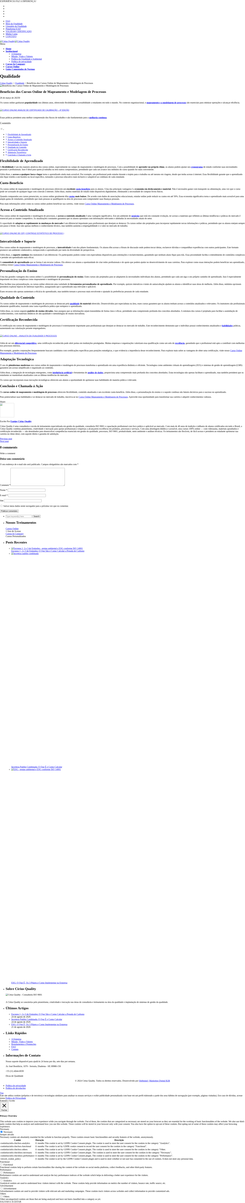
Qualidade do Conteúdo (17, 147)
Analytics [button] (4, 1178)
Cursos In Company (15, 534)
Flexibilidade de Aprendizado (19, 134)
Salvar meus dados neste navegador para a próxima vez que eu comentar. (35, 506)
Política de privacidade (21, 61)
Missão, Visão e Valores (22, 56)
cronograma (197, 167)
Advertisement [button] (6, 1186)
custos (72, 196)
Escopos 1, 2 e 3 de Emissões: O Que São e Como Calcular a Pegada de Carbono (47, 551)
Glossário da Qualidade (16, 26)
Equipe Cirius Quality (21, 421)
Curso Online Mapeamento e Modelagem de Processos (109, 204)
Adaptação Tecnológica (17, 152)
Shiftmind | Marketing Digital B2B (154, 1081)
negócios (135, 216)
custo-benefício (83, 189)
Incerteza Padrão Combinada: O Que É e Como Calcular (36, 767)
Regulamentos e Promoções (23, 1044)
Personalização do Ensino (18, 145)
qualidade (74, 303)
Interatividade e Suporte (17, 142)
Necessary (8, 1132)
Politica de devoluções (16, 1088)
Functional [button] (4, 1162)
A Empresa (16, 54)
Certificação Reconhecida (18, 150)
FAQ (8, 21)
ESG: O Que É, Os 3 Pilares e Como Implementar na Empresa (39, 983)
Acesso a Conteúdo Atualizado (20, 139)
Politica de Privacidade (16, 1098)
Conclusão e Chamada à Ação (19, 155)
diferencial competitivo (25, 343)
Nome (3, 490)
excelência (180, 343)
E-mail (4, 495)
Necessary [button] (4, 1129)
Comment (5, 485)
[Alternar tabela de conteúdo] (2, 129)
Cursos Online (12, 528)
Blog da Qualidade (14, 23)
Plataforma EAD (13, 29)
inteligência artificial (62, 372)
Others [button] (3, 1193)
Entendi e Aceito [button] (7, 1100)
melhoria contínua (98, 117)
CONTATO (11, 36)
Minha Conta (11, 34)
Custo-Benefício (14, 137)
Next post (4, 441)
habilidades (227, 325)
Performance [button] (5, 1170)
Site (1, 500)
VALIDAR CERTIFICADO (19, 31)
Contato (14, 1049)
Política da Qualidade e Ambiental (26, 59)
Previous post (6, 439)
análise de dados (95, 372)
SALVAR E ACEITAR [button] (10, 1201)
